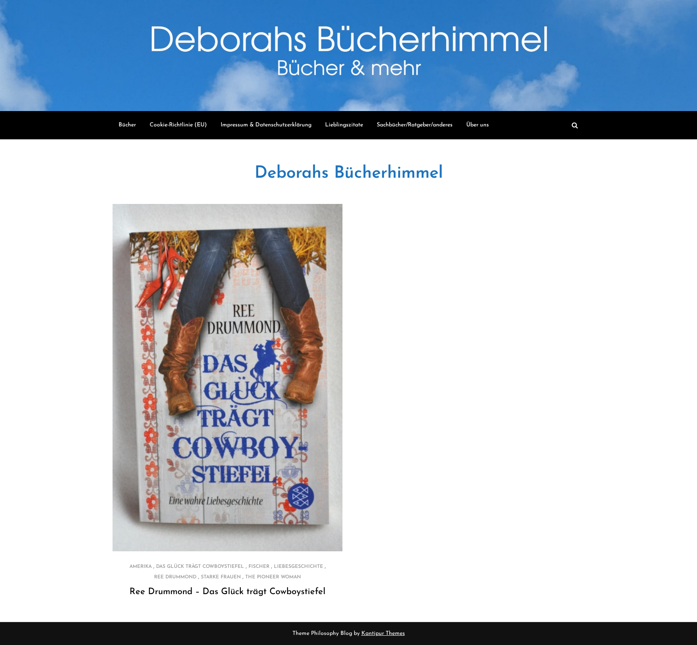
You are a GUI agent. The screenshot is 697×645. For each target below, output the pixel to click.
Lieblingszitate (344, 125)
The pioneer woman (273, 577)
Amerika (140, 566)
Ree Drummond (175, 577)
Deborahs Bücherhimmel (349, 173)
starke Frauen (221, 577)
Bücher (127, 125)
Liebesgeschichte (298, 566)
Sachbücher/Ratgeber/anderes (415, 125)
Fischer (258, 566)
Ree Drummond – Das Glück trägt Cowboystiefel (227, 592)
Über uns (477, 125)
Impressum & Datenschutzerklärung (266, 125)
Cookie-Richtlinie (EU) (178, 125)
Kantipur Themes (383, 633)
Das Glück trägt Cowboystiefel (200, 566)
